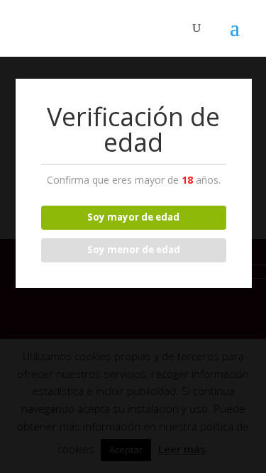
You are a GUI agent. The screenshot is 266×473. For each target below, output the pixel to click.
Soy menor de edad (133, 249)
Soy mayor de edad (133, 217)
